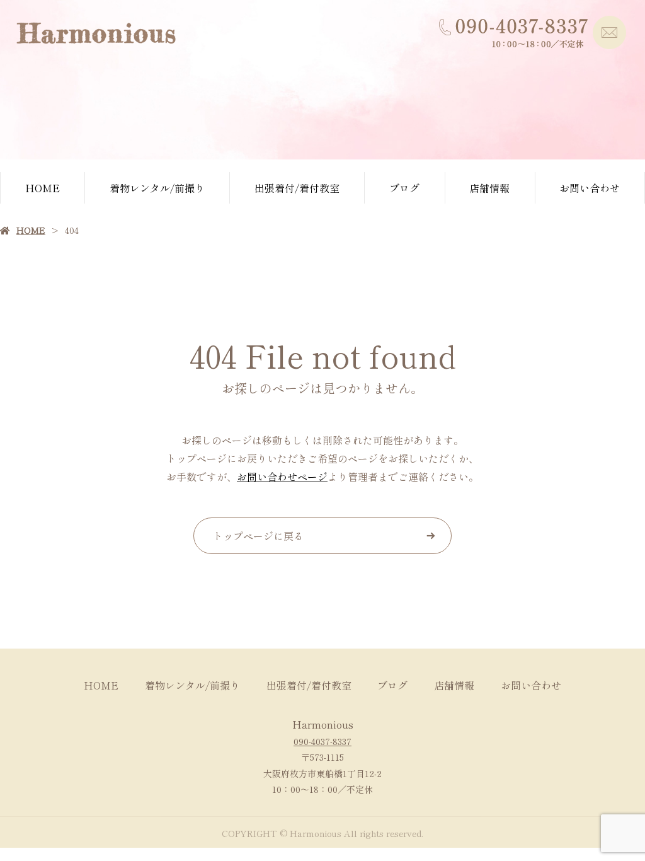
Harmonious (322, 724)
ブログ (404, 187)
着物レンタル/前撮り (157, 187)
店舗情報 (489, 187)
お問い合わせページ (282, 476)
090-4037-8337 (322, 741)
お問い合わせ (589, 187)
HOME (42, 187)
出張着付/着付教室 (297, 187)
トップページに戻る (258, 535)
